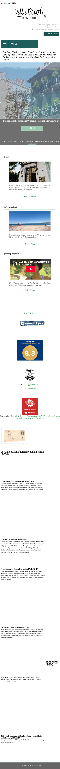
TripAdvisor (40, 418)
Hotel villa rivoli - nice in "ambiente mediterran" (26, 416)
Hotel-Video (29, 290)
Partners (27, 388)
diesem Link (32, 144)
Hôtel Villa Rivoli (30, 313)
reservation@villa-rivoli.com (49, 27)
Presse (33, 388)
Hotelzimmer (30, 197)
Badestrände (29, 244)
